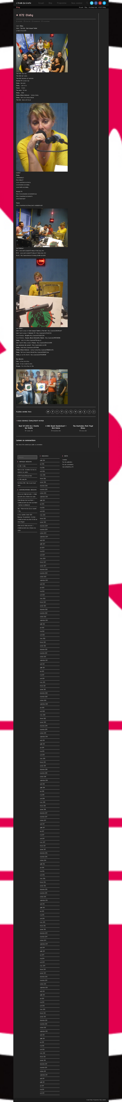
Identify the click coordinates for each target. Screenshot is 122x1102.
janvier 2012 (43, 1060)
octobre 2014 (43, 940)
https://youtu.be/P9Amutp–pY (34, 340)
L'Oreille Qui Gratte (23, 3)
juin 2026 (42, 464)
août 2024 (42, 540)
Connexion (64, 459)
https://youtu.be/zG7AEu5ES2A (43, 333)
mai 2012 (42, 1045)
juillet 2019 (42, 744)
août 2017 (42, 824)
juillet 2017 (42, 827)
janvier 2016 (43, 886)
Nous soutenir (103, 1099)
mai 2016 (42, 871)
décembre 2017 (43, 813)
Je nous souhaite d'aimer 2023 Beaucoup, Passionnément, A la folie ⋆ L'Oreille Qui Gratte (27, 517)
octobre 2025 (43, 493)
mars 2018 (42, 802)
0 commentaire (46, 21)
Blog (86, 7)
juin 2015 (42, 911)
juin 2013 (42, 998)
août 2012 (42, 1035)
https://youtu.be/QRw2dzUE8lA (44, 342)
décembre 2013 (43, 976)
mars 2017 (42, 842)
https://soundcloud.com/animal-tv (24, 196)
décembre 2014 (43, 933)
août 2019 (42, 740)
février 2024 (43, 562)
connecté (27, 444)
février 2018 (43, 806)
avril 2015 (42, 918)
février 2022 (43, 642)
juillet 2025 (42, 500)
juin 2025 (42, 504)
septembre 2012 (43, 1031)
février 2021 (42, 686)
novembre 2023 (43, 573)
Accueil (81, 7)
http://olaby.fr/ (19, 180)
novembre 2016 (43, 856)
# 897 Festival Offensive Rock (25, 475)
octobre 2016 (43, 860)
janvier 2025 (43, 522)
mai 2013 (42, 1002)
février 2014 (43, 969)
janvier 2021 (43, 689)
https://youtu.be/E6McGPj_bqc (42, 352)
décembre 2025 (44, 485)
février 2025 (43, 518)
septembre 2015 (44, 900)
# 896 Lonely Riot (22, 479)
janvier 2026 (43, 482)
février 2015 (43, 926)
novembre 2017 (43, 816)
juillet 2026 (42, 460)
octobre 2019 (43, 733)
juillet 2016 (42, 864)
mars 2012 (42, 1053)
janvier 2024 (43, 566)
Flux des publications (67, 462)
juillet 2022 (42, 624)
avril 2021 (42, 678)
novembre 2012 (43, 1024)
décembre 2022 (43, 609)
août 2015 (42, 904)
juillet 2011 (42, 1082)
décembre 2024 (44, 526)
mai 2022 (42, 631)
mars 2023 (42, 598)
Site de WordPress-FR (67, 467)
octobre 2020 (43, 700)
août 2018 (42, 784)
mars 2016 (42, 878)
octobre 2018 (43, 776)
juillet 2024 (42, 544)
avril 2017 (42, 838)
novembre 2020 (43, 696)
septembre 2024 (44, 536)
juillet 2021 (42, 667)
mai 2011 (42, 1089)
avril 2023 (42, 595)
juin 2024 (42, 547)
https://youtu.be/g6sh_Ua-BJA (39, 345)
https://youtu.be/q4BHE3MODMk (52, 338)
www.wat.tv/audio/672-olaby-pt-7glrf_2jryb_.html (31, 250)
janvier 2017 (43, 849)
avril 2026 (42, 471)
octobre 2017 (43, 820)
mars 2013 (42, 1009)
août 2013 (42, 991)
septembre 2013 (44, 987)
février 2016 (43, 882)
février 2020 (43, 718)
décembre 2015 (43, 889)
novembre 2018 (43, 773)
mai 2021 (42, 675)
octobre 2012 (43, 1027)
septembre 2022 (44, 620)
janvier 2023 (43, 606)
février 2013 (43, 1013)
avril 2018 (42, 798)
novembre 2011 (43, 1067)
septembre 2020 (44, 704)
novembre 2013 (43, 980)
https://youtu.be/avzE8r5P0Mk (31, 347)
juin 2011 (42, 1085)
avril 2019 (42, 755)
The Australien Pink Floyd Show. (83, 427)
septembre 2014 (44, 944)
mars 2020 (42, 715)
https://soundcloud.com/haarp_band (25, 205)
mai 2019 (42, 751)
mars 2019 (42, 758)
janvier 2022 (43, 646)
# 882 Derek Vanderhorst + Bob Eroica (56, 427)
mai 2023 (42, 591)
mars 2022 (42, 638)
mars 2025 (42, 515)
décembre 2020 (44, 693)
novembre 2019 (43, 729)
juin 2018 (42, 791)
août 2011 (42, 1078)
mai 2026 (42, 467)
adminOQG (20, 21)
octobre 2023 (43, 576)
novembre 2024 (44, 529)
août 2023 (42, 584)
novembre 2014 (43, 936)
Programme (96, 1099)
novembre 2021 (43, 653)
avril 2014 (42, 962)
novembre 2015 (43, 893)
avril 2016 (42, 875)
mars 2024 (42, 558)
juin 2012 (42, 1042)
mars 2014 (42, 965)
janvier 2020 (43, 722)
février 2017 (43, 846)
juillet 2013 (42, 995)
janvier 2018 (43, 809)
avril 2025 (42, 511)
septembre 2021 (43, 660)
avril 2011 (42, 1093)
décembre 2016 (43, 853)
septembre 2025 (44, 496)
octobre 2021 (43, 656)
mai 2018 (42, 795)
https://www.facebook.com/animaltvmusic (26, 194)
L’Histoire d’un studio (30, 496)
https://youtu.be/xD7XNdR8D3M (38, 354)
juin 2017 (42, 831)
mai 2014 (42, 958)
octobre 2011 (43, 1071)
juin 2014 (42, 955)
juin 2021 (42, 671)
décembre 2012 (43, 1020)
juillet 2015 (42, 907)
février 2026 (43, 478)
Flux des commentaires (67, 464)
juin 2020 (42, 707)
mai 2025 (42, 507)
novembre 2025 (43, 489)
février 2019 (43, 762)
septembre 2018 (44, 780)
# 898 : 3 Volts (22, 466)
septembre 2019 (44, 736)
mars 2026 (42, 475)
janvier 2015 (43, 929)
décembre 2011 (43, 1064)
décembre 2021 (43, 649)
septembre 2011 (43, 1075)
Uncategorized (93, 7)
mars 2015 (42, 922)
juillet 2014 (42, 951)
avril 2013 (42, 1005)
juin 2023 (42, 587)
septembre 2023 (44, 580)
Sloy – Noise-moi (22, 508)
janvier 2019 (43, 766)
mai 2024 (42, 551)
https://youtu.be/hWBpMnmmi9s (46, 350)
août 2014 (42, 947)
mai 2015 (42, 915)
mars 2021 (42, 682)
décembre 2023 (44, 569)
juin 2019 (42, 747)
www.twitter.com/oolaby (22, 187)
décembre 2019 (43, 726)
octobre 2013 (43, 984)
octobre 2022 (43, 616)
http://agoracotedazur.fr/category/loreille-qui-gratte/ (33, 255)
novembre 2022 (43, 613)
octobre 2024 (43, 533)
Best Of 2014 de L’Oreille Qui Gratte (29, 427)
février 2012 (42, 1056)
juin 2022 (42, 627)
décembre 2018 (43, 769)
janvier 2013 (43, 1016)
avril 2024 (42, 555)
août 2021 (42, 664)
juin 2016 (42, 867)
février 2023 (43, 602)
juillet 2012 (42, 1038)
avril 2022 (42, 635)
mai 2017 (42, 835)
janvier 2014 (43, 973)
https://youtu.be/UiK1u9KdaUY (55, 330)
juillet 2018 (42, 787)
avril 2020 (42, 711)
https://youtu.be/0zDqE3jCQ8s (37, 335)
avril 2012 (42, 1049)
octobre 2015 (43, 896)
